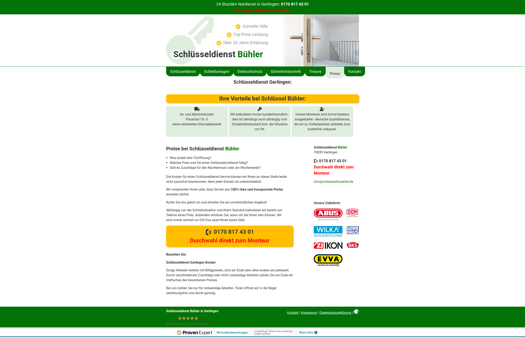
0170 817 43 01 (229, 236)
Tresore (315, 71)
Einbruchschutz (249, 71)
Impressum (309, 313)
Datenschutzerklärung (335, 313)
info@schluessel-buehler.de (333, 182)
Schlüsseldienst (183, 71)
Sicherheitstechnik (286, 71)
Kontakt (354, 71)
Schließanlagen (216, 71)
